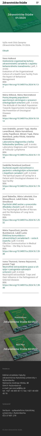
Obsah (6, 50)
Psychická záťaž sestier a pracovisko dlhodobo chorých (19, 205)
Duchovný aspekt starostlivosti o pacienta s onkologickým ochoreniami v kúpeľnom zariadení (20, 170)
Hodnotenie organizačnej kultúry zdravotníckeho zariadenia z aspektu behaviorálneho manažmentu (20, 63)
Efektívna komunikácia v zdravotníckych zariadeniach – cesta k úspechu (20, 238)
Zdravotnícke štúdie (15, 2)
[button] (37, 3)
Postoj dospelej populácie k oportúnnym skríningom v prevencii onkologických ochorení (19, 100)
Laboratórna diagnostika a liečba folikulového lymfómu (18, 143)
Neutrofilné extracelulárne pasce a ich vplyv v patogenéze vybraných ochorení (20, 269)
